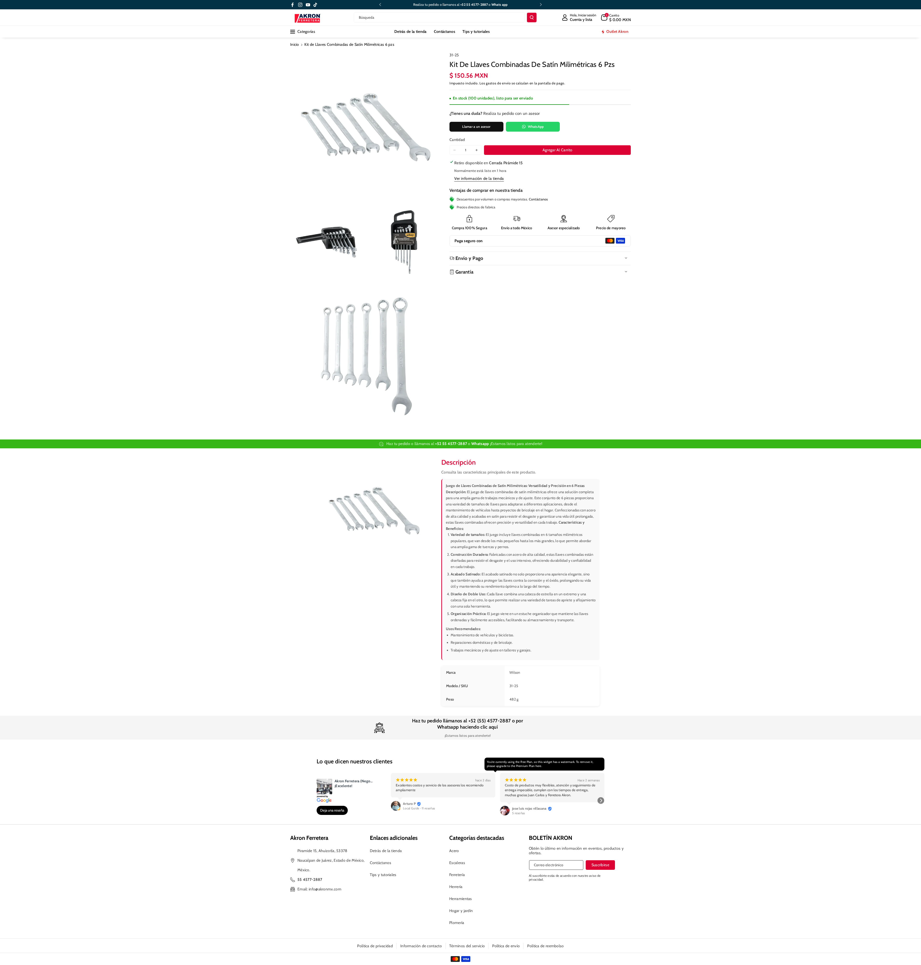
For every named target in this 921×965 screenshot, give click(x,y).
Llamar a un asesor (476, 126)
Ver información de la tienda (479, 178)
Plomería (456, 922)
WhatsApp (536, 126)
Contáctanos (538, 199)
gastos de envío (498, 83)
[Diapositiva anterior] (380, 4)
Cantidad (457, 139)
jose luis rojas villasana (529, 808)
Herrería (455, 886)
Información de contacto (421, 946)
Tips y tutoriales (383, 874)
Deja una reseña (332, 810)
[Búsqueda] (532, 17)
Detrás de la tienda (386, 850)
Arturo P (409, 803)
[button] (616, 17)
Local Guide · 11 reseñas (419, 808)
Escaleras (457, 862)
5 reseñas (518, 813)
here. (539, 766)
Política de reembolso (545, 946)
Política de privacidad (375, 946)
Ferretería (457, 874)
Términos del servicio (467, 946)
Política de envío (506, 946)
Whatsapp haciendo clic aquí (467, 727)
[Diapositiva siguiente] (541, 4)
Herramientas (460, 898)
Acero (454, 850)
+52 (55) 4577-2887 (489, 721)
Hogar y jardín (461, 910)
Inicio (294, 44)
